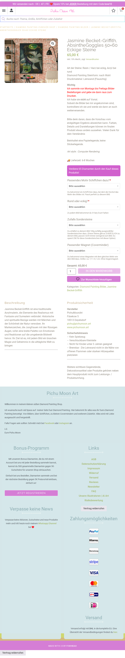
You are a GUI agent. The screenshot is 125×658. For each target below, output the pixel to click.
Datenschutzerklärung (94, 463)
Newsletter (94, 486)
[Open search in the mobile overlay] (62, 18)
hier (115, 632)
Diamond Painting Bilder (73, 27)
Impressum (94, 468)
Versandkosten (92, 59)
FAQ (93, 491)
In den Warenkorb (99, 270)
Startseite (6, 27)
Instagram (64, 423)
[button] (4, 10)
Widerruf (94, 473)
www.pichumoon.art (78, 327)
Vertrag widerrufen (93, 508)
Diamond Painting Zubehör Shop (35, 27)
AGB (93, 459)
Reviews (93, 482)
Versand (93, 477)
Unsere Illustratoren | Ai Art (94, 495)
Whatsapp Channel (47, 523)
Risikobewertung (94, 500)
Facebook (49, 423)
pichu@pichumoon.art (79, 323)
